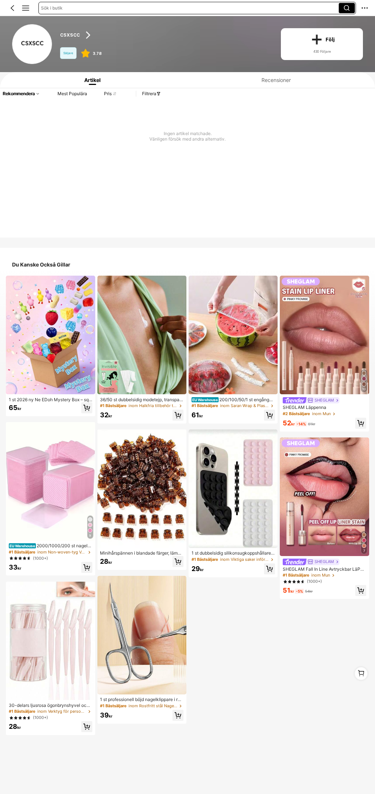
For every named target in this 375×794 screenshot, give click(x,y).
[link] (32, 44)
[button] (12, 8)
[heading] (164, 35)
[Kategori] (25, 8)
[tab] (90, 80)
